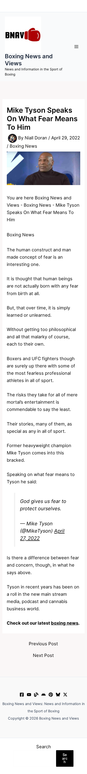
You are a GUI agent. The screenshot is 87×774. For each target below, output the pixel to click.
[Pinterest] (51, 694)
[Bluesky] (58, 694)
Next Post (43, 655)
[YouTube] (29, 694)
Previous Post (43, 643)
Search (43, 746)
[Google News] (43, 694)
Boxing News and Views (29, 60)
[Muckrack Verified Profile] (36, 694)
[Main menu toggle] (76, 46)
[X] (65, 694)
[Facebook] (22, 694)
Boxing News (23, 146)
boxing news (64, 623)
